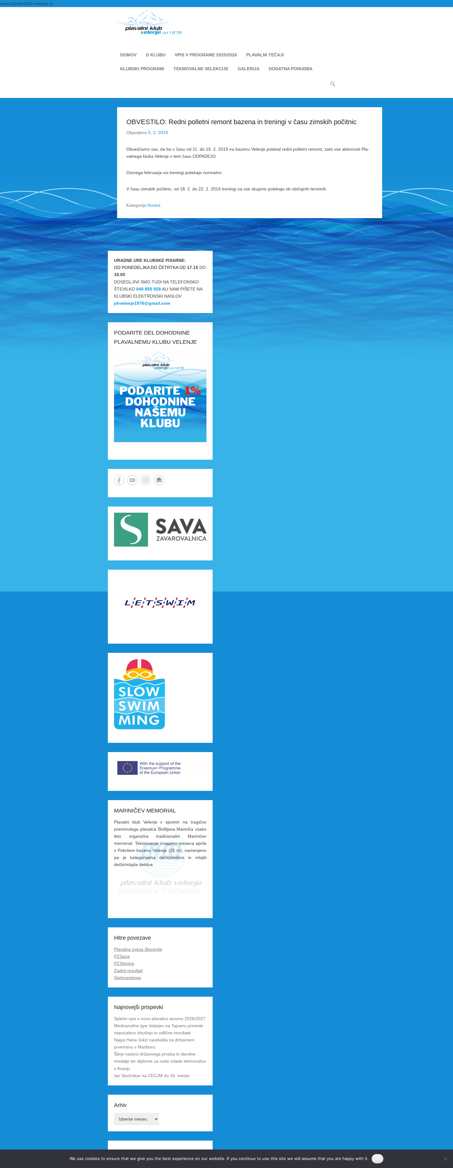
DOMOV (128, 54)
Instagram (146, 480)
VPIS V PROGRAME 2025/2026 (206, 54)
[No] (445, 1159)
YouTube (132, 480)
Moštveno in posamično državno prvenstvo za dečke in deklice (180, 230)
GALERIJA (248, 68)
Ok (377, 1158)
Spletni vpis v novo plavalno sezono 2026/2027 (160, 1018)
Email (159, 480)
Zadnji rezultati (128, 970)
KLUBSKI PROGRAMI (142, 68)
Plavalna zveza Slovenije (138, 949)
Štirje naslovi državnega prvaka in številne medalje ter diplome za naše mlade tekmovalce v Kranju (160, 1061)
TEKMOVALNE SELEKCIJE (200, 68)
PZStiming (124, 963)
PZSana (122, 956)
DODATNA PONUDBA (290, 68)
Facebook (119, 480)
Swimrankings (127, 977)
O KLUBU (155, 54)
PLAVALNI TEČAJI (265, 54)
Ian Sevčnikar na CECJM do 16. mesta (152, 1075)
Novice (154, 205)
